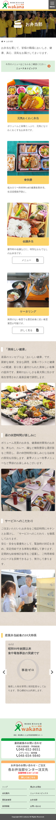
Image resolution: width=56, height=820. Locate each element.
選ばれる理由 (35, 787)
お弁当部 (33, 800)
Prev (4, 672)
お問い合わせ (35, 806)
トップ (5, 787)
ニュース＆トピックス (39, 793)
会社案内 (5, 793)
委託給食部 (6, 800)
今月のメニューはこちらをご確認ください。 (26, 66)
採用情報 (5, 806)
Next (52, 672)
